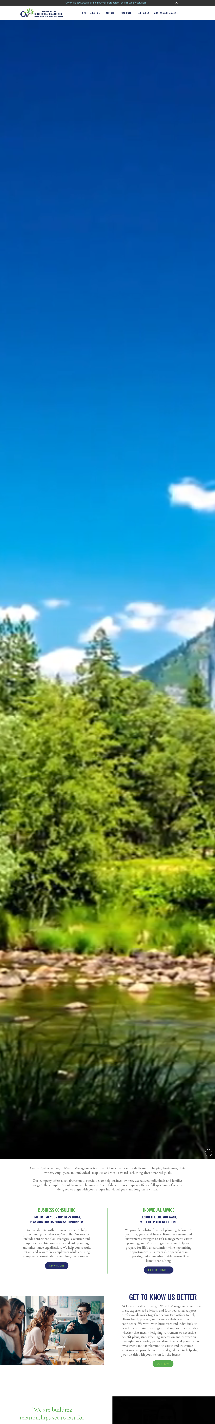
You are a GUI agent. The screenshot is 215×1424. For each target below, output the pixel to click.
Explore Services (158, 1270)
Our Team (163, 1363)
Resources (126, 13)
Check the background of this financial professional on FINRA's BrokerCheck (106, 2)
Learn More (56, 1265)
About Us (95, 13)
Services (110, 13)
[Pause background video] (208, 1152)
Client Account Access (165, 13)
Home (83, 13)
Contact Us (143, 13)
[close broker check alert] (176, 2)
